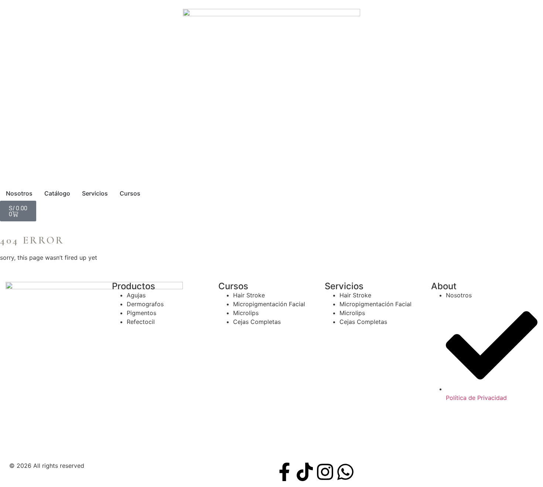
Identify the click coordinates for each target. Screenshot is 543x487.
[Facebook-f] (284, 472)
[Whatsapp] (345, 472)
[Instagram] (325, 472)
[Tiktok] (305, 472)
